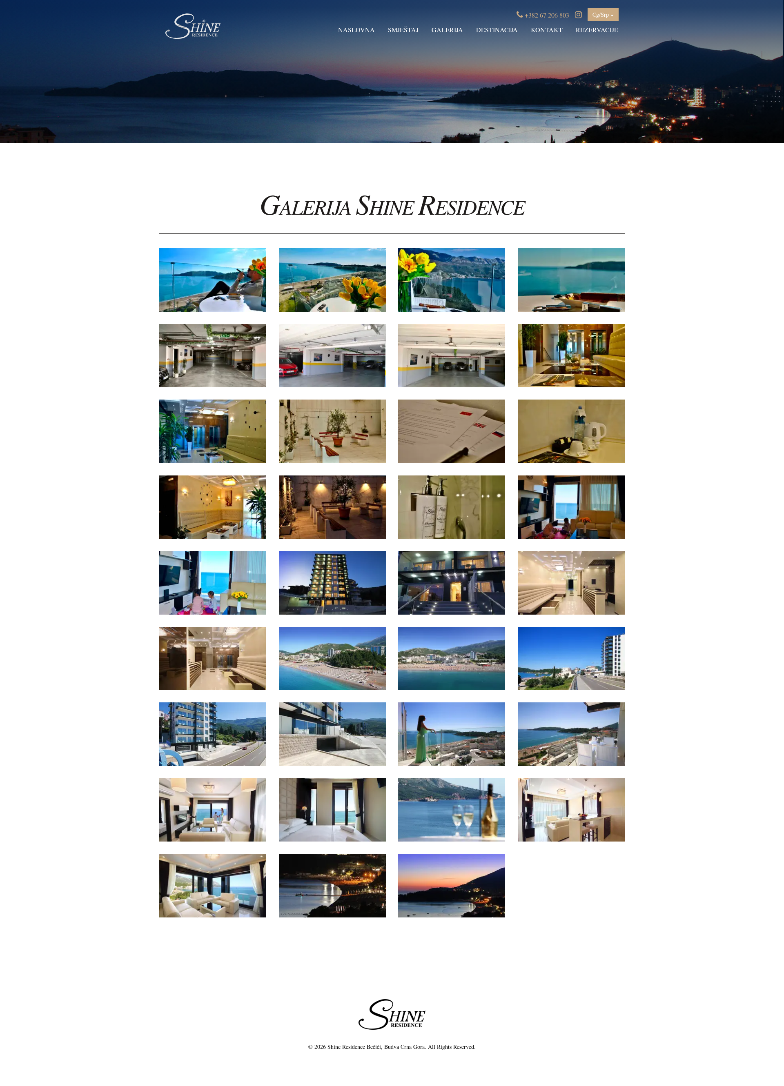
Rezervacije (597, 29)
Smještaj (403, 29)
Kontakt (547, 29)
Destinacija (497, 29)
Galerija (447, 29)
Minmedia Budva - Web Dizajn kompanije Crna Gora (392, 1064)
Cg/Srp (601, 14)
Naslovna (356, 29)
